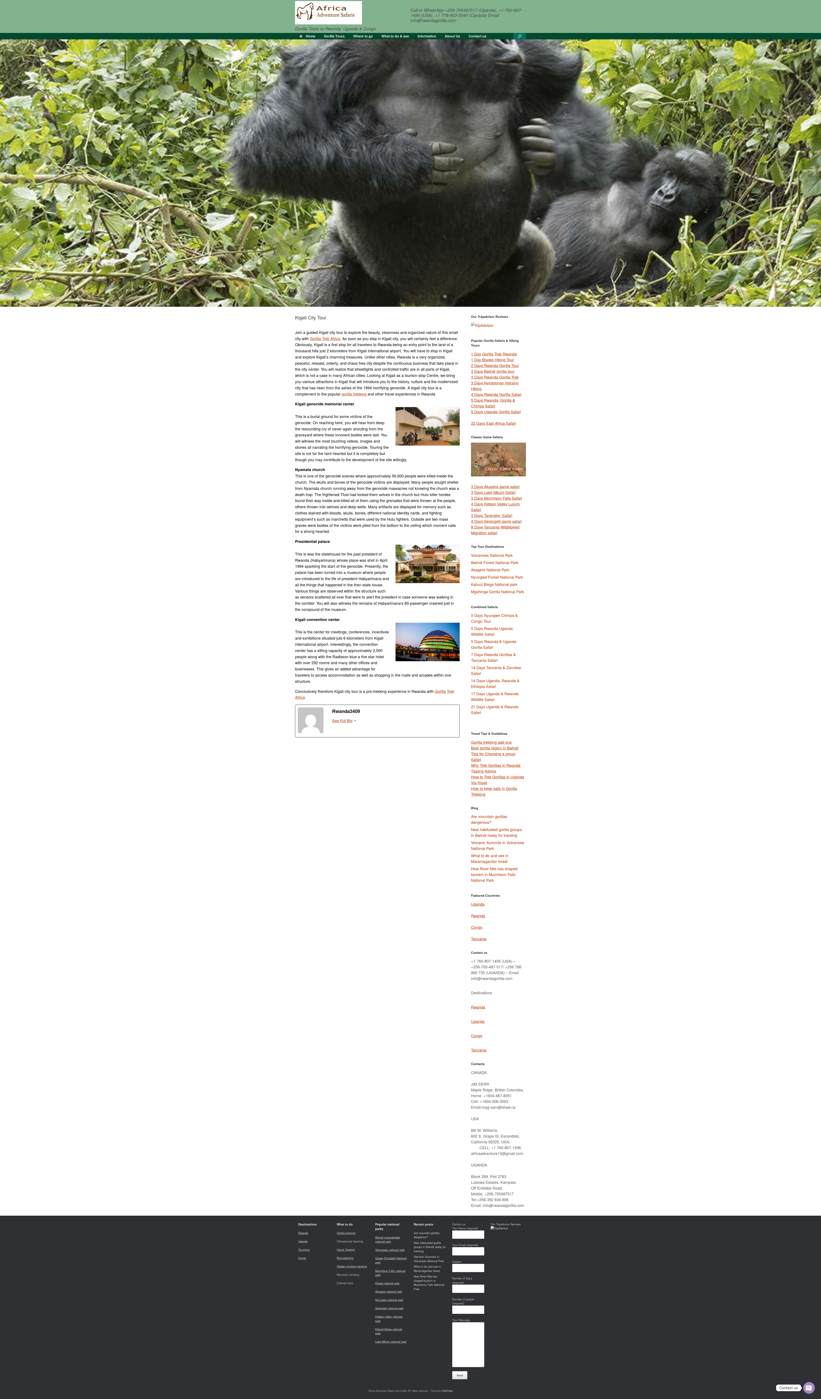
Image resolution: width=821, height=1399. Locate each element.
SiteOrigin (447, 1390)
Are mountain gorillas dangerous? (489, 819)
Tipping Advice (483, 771)
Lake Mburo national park (390, 1342)
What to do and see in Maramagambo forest (489, 858)
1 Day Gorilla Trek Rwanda (494, 354)
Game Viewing (346, 1250)
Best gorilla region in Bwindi (494, 748)
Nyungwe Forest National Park (497, 577)
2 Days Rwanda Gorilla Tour (495, 365)
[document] (498, 664)
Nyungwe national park (389, 1300)
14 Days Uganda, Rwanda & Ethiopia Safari (495, 683)
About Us (452, 36)
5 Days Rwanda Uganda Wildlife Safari (492, 631)
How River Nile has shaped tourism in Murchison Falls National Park (494, 874)
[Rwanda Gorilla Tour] (328, 12)
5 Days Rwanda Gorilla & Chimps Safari (493, 403)
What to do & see (395, 36)
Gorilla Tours (334, 36)
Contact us (477, 36)
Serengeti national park (389, 1308)
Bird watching (345, 1258)
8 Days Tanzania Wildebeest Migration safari (495, 529)
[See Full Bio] (355, 720)
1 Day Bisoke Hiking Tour (492, 359)
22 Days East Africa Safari (493, 423)
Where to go (363, 36)
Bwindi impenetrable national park (387, 1239)
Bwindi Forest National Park (494, 562)
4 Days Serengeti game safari (496, 521)
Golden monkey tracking (352, 1266)
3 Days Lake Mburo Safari (493, 492)
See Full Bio (342, 720)
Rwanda (478, 915)
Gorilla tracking (346, 1233)
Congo (476, 927)
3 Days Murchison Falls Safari (496, 498)
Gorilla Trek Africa (325, 338)
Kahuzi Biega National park (494, 584)
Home (310, 36)
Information (427, 36)
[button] (519, 36)
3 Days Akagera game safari (495, 486)
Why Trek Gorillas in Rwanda (495, 765)
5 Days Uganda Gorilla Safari (496, 411)
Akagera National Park (490, 569)
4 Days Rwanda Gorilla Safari (496, 394)
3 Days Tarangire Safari (491, 515)
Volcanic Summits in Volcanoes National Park (429, 1259)
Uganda (477, 904)
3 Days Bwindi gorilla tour (492, 371)
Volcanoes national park (390, 1250)
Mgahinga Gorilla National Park (497, 591)
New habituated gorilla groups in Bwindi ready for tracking (496, 832)
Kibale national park (387, 1283)
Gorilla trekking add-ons (491, 742)
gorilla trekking (354, 394)
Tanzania (478, 938)
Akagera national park (388, 1291)
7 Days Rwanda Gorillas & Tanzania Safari (493, 657)
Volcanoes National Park (492, 555)
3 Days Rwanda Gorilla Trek (495, 377)
